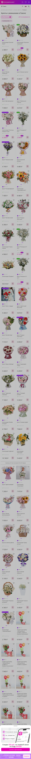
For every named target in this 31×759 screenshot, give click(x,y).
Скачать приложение (15, 749)
